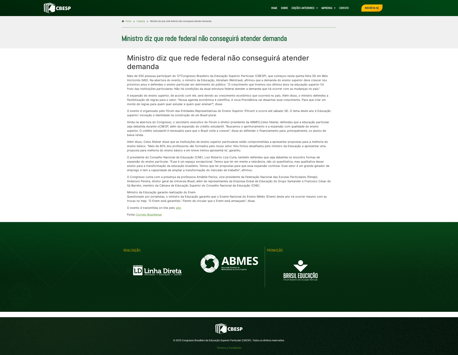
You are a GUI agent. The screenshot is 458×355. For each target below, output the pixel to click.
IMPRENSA (326, 8)
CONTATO (344, 8)
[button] (305, 8)
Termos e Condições (229, 347)
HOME (274, 8)
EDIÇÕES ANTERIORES (303, 8)
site (178, 208)
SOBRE (284, 8)
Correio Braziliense (148, 214)
